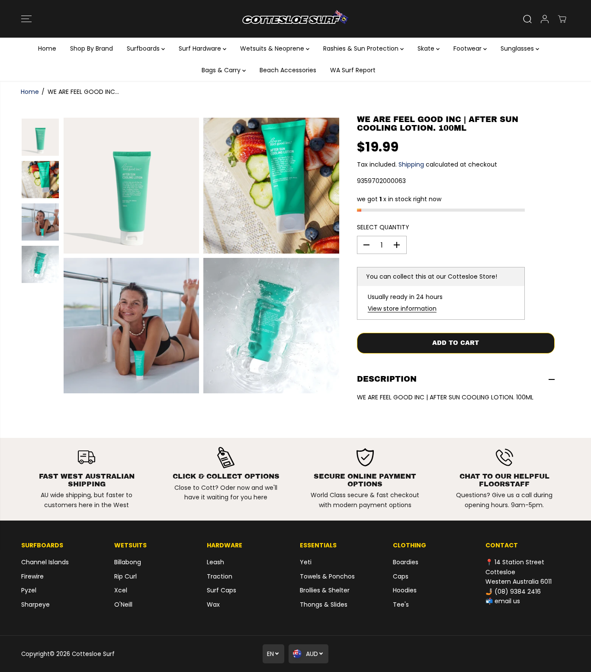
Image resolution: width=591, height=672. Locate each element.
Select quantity (383, 227)
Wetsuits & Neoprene (273, 48)
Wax (213, 604)
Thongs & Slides (323, 604)
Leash (215, 562)
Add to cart (455, 343)
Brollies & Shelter (325, 590)
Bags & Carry (222, 70)
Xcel (120, 590)
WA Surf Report (353, 70)
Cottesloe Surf (93, 654)
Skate (427, 48)
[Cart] (562, 19)
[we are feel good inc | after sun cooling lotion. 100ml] (131, 185)
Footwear (468, 48)
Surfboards (144, 48)
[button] (26, 19)
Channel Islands (45, 562)
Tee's (401, 604)
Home (47, 48)
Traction (219, 576)
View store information (402, 308)
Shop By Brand (91, 48)
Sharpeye (35, 604)
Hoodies (405, 590)
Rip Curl (125, 576)
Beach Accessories (288, 70)
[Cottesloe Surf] (295, 18)
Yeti (306, 562)
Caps (400, 576)
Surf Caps (221, 590)
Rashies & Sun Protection (361, 48)
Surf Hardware (201, 48)
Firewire (32, 576)
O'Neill (123, 604)
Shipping (411, 164)
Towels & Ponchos (327, 576)
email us (507, 601)
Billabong (127, 562)
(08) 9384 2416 (518, 591)
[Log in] (544, 19)
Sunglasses (518, 48)
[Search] (527, 19)
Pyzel (28, 590)
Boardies (405, 562)
